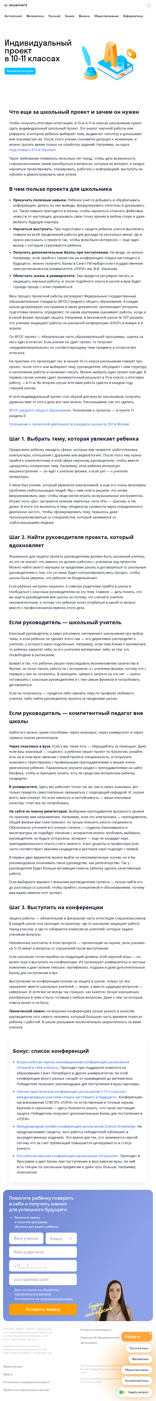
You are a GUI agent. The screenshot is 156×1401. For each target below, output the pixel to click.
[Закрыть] (151, 1328)
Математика (35, 16)
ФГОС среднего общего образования (40, 410)
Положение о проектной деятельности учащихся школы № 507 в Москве (69, 424)
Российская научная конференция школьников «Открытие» (67, 1155)
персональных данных (32, 1294)
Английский (13, 16)
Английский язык (136, 1381)
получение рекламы (56, 1299)
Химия (69, 16)
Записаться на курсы (20, 71)
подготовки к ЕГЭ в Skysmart (32, 149)
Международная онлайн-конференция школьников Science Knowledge (76, 1126)
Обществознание (106, 16)
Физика (84, 16)
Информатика (133, 16)
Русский (54, 16)
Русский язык (139, 1348)
